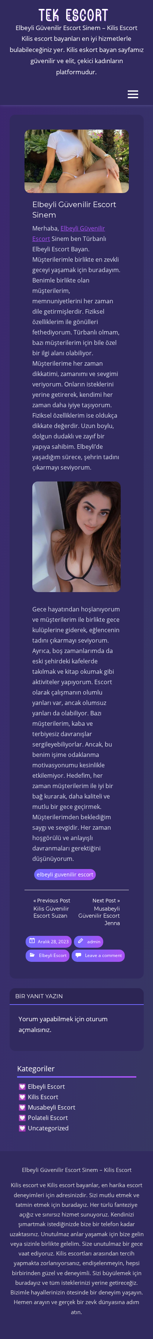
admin (93, 941)
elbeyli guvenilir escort (65, 874)
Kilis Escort (43, 1097)
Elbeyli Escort (52, 955)
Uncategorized (48, 1128)
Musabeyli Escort (51, 1107)
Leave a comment (103, 955)
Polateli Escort (48, 1118)
